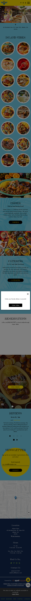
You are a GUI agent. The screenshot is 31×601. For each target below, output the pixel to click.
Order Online (15, 305)
